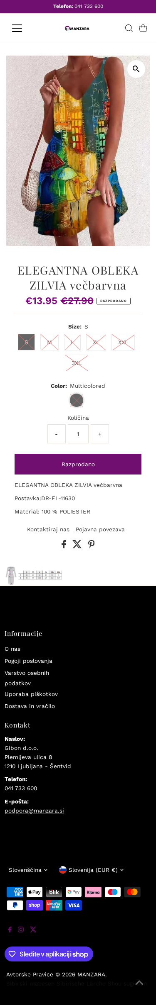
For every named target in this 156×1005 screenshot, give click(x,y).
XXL (123, 342)
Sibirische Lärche (81, 983)
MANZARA (91, 974)
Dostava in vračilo (30, 706)
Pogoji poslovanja (28, 660)
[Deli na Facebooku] (65, 546)
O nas (12, 648)
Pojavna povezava (100, 530)
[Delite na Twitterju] (78, 546)
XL (96, 342)
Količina (78, 417)
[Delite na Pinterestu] (91, 546)
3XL (77, 363)
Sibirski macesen (30, 983)
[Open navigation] (23, 28)
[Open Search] (129, 28)
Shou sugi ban (127, 983)
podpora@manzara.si (34, 810)
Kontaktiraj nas (48, 530)
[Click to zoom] (136, 69)
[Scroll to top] (139, 988)
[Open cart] (143, 28)
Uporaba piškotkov (31, 694)
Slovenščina (25, 869)
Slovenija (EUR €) (93, 869)
